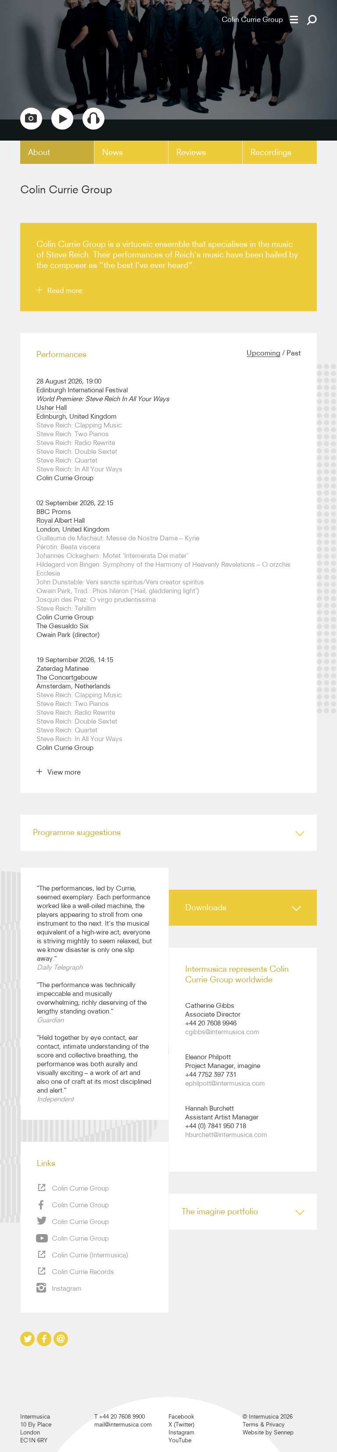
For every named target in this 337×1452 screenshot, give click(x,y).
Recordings (271, 152)
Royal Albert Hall (60, 520)
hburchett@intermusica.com (226, 1134)
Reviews (191, 152)
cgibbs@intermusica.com (222, 1032)
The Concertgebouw (66, 677)
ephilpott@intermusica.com (225, 1083)
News (112, 152)
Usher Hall (51, 407)
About (39, 152)
